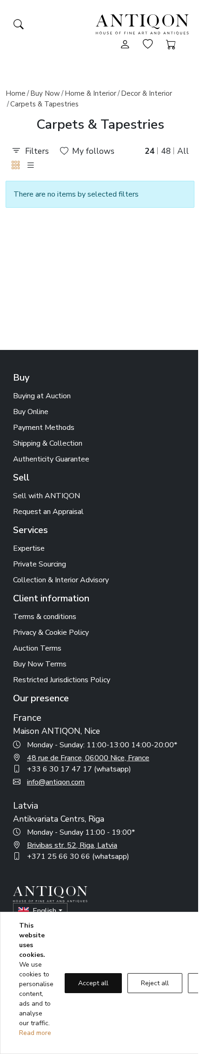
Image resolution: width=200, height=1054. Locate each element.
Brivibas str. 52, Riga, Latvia (72, 845)
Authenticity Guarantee (51, 459)
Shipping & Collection (47, 443)
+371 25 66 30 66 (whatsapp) (78, 856)
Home (16, 93)
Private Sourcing (39, 564)
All (183, 151)
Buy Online (30, 412)
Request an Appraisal (48, 512)
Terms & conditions (44, 617)
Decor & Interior (146, 93)
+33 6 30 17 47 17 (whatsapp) (79, 769)
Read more (35, 1032)
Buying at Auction (42, 396)
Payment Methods (43, 427)
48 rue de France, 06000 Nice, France (88, 758)
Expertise (29, 548)
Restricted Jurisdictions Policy (61, 680)
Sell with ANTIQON (46, 496)
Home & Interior (90, 93)
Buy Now (45, 93)
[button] (15, 165)
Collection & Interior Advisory (61, 580)
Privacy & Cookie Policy (51, 632)
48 (166, 151)
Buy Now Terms (40, 664)
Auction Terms (37, 648)
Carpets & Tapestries (44, 104)
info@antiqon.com (56, 782)
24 (150, 151)
